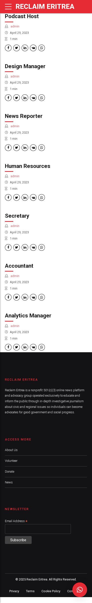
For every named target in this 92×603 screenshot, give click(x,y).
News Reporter (23, 116)
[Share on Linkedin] (25, 48)
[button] (79, 589)
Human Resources (27, 166)
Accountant (19, 266)
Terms (30, 591)
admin (14, 26)
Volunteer (11, 461)
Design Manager (25, 66)
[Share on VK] (33, 48)
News (9, 482)
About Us (11, 450)
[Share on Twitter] (16, 48)
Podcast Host (22, 16)
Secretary (17, 216)
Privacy (14, 591)
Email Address (16, 521)
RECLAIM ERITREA (44, 6)
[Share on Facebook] (8, 48)
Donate (9, 471)
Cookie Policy (50, 591)
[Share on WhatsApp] (41, 48)
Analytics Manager (28, 315)
